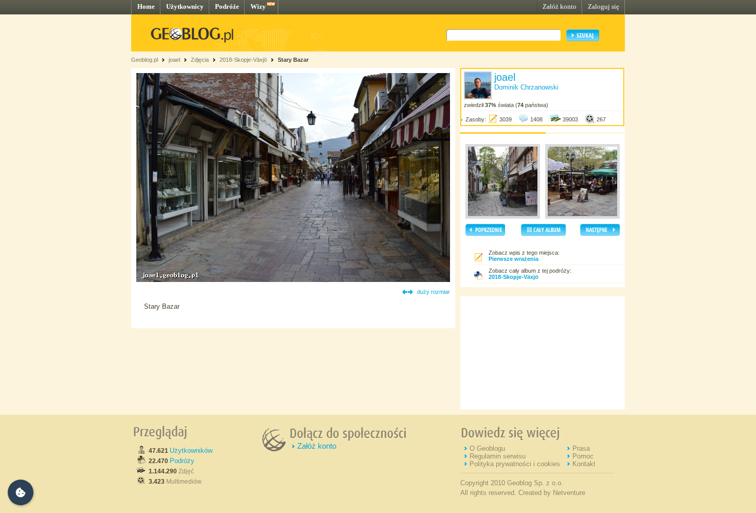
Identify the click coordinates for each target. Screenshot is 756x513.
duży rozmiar (433, 292)
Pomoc (582, 456)
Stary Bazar (293, 60)
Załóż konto (560, 6)
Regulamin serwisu (498, 456)
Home (146, 6)
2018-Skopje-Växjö (243, 60)
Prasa (581, 448)
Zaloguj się (603, 6)
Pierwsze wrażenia (513, 259)
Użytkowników (191, 450)
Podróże (227, 6)
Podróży (182, 461)
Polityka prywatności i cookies (515, 464)
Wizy (258, 6)
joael (174, 60)
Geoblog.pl (144, 60)
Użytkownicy (185, 6)
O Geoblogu (487, 448)
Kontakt (584, 464)
